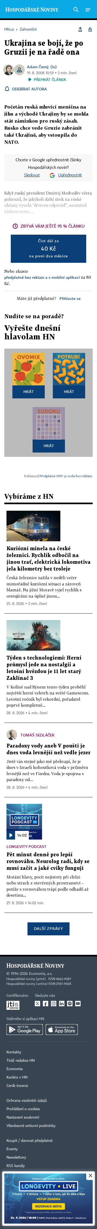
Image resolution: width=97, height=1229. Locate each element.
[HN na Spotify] (69, 1003)
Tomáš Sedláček (37, 735)
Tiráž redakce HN (20, 1061)
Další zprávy (48, 928)
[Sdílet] (80, 29)
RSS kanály (15, 1166)
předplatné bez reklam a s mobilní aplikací (42, 277)
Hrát (28, 391)
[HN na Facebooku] (45, 1003)
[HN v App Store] (62, 1029)
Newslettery (16, 1157)
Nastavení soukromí (22, 1117)
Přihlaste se (70, 298)
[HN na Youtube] (78, 1003)
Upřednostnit (70, 175)
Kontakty (13, 1052)
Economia (14, 1069)
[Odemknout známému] (90, 29)
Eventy (12, 1149)
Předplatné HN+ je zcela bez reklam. (66, 476)
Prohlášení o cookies (23, 1109)
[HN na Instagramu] (53, 1003)
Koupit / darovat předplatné (29, 1141)
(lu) (53, 66)
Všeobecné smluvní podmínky (31, 1126)
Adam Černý (37, 66)
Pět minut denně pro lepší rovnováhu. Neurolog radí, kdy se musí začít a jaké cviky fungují (47, 862)
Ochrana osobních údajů (26, 1101)
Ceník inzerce (17, 1086)
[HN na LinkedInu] (61, 1003)
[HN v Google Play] (24, 1029)
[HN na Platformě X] (37, 1003)
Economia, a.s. (40, 974)
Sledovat (32, 175)
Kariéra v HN (16, 1077)
